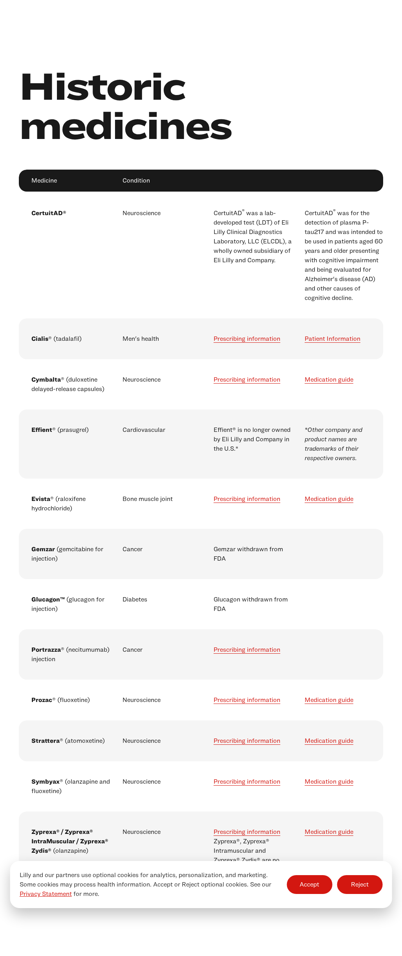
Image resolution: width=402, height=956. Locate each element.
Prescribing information (247, 338)
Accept (309, 884)
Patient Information (332, 338)
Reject (360, 884)
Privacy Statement (46, 894)
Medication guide (329, 379)
